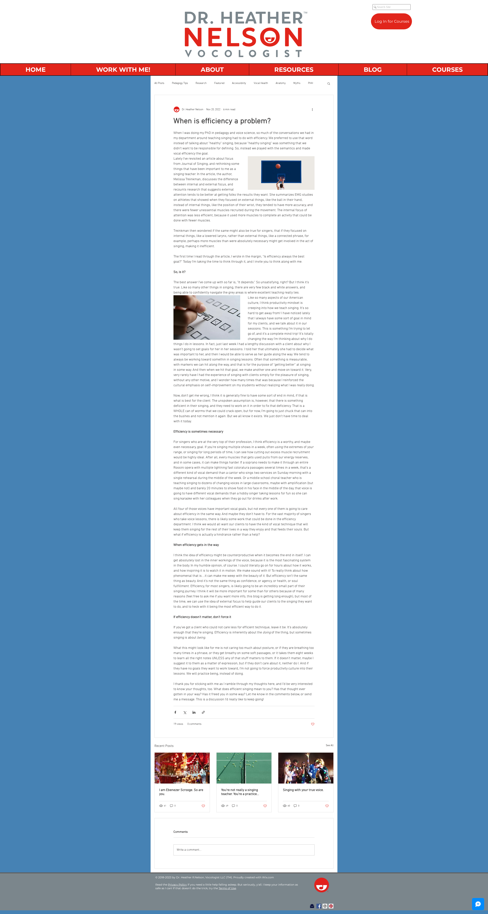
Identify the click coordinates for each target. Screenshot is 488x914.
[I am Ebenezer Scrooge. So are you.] (182, 768)
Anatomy (281, 83)
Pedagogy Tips (180, 83)
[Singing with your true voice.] (305, 768)
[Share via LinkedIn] (194, 712)
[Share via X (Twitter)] (184, 712)
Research (201, 83)
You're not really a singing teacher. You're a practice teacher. (239, 792)
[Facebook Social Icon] (318, 906)
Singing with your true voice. (303, 790)
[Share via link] (203, 712)
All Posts (159, 83)
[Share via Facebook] (175, 712)
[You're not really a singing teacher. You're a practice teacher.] (244, 768)
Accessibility (239, 83)
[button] (329, 83)
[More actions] (312, 109)
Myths (296, 83)
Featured (219, 83)
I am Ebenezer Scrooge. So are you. (181, 792)
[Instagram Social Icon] (325, 906)
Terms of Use (227, 888)
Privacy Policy (177, 884)
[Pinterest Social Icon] (331, 906)
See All (330, 745)
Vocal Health (261, 83)
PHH (310, 83)
